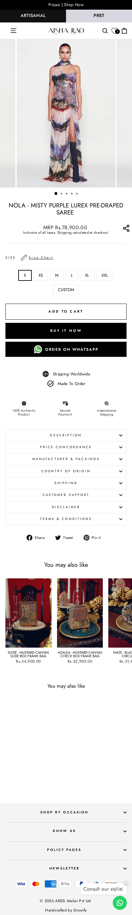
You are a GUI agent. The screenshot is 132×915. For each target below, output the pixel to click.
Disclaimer (66, 507)
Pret (99, 15)
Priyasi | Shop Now (66, 5)
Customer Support (66, 494)
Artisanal (33, 15)
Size (29, 257)
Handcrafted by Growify (66, 910)
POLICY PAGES (64, 849)
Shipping (64, 233)
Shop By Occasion (64, 812)
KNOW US (64, 830)
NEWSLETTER (64, 868)
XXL (105, 275)
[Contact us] (120, 903)
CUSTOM (66, 290)
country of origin (66, 471)
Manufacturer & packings (66, 459)
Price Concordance (66, 447)
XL (87, 275)
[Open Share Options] (126, 229)
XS (40, 275)
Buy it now (66, 330)
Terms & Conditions (66, 518)
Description (66, 435)
